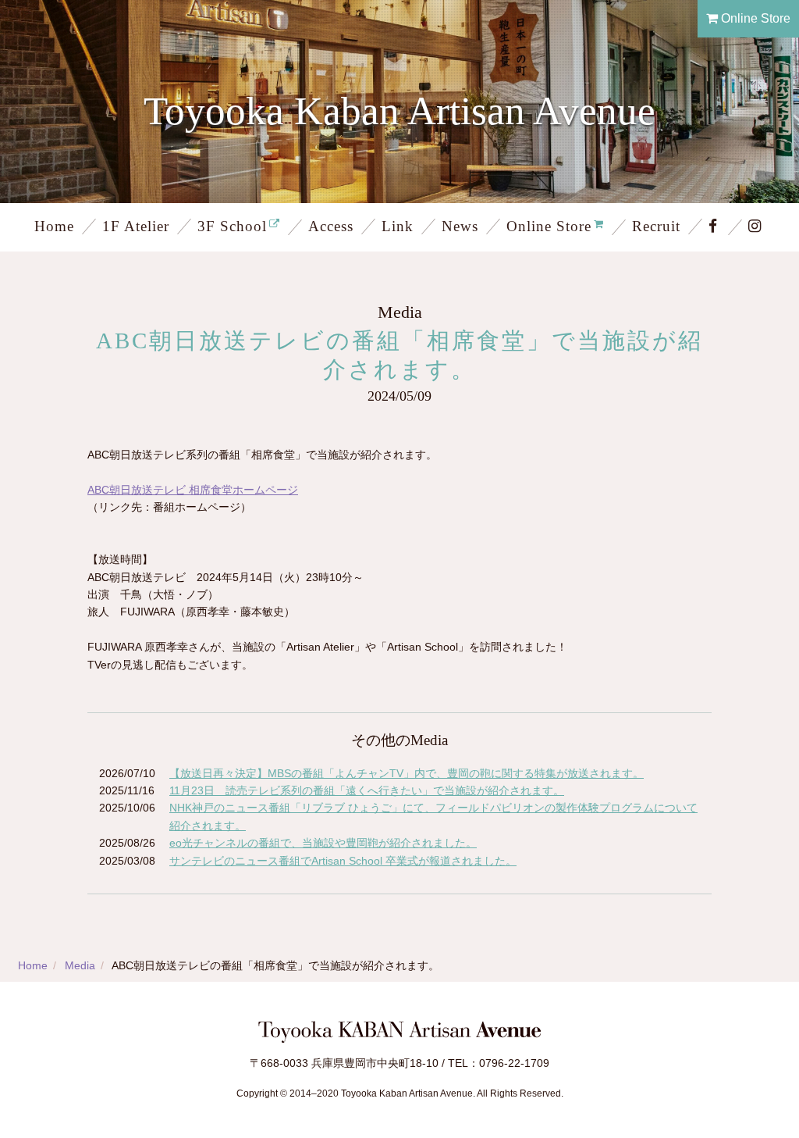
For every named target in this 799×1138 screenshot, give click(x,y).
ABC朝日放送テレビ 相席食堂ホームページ (192, 489)
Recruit (656, 226)
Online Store (754, 18)
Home (54, 226)
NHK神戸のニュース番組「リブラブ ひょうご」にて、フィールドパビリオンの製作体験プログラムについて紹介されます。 (433, 816)
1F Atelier (135, 226)
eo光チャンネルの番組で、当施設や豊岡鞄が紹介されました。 (323, 843)
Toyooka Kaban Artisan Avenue (399, 110)
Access (330, 226)
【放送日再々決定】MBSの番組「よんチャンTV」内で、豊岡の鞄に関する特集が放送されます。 (406, 773)
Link (398, 226)
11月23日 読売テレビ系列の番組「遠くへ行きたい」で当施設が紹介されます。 (366, 790)
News (460, 226)
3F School (232, 226)
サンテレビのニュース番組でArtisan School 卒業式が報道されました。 (343, 860)
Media (80, 965)
